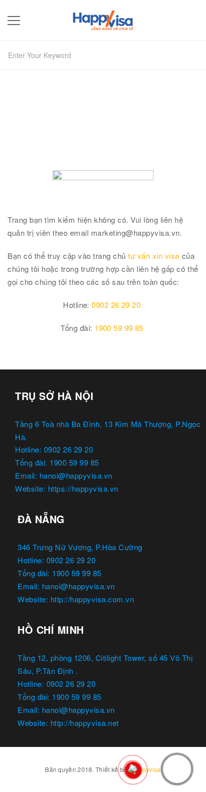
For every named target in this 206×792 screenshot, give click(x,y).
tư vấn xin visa (154, 255)
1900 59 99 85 (119, 327)
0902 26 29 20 (116, 304)
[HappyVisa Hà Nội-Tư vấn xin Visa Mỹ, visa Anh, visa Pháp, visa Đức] (103, 18)
